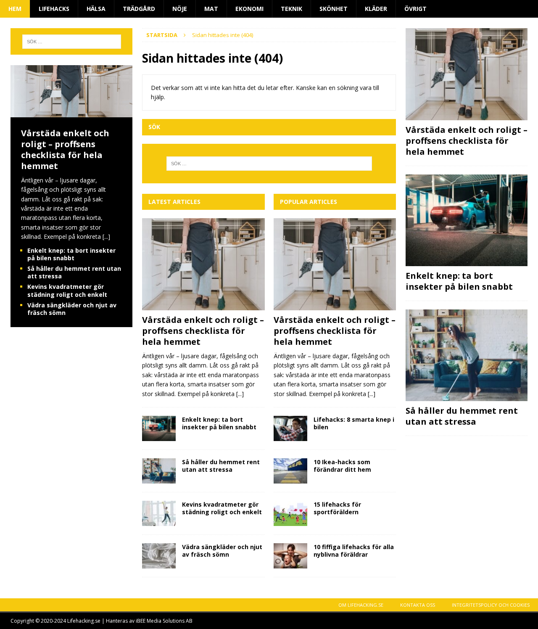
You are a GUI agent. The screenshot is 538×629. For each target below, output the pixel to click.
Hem (14, 9)
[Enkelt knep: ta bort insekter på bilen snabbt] (159, 428)
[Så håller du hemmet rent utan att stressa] (159, 471)
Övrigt (415, 9)
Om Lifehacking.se (360, 605)
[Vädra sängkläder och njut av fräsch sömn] (159, 555)
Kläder (376, 9)
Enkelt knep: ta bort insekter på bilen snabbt (219, 423)
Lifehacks (54, 9)
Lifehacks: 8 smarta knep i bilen (354, 423)
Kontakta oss (417, 605)
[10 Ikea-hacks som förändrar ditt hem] (290, 471)
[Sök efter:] (269, 163)
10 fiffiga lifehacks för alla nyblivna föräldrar (354, 550)
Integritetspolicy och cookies (491, 605)
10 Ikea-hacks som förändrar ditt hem (342, 465)
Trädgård (139, 9)
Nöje (179, 9)
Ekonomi (249, 9)
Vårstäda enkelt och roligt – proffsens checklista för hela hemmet (203, 330)
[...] (240, 394)
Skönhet (333, 9)
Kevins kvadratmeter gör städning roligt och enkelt (222, 508)
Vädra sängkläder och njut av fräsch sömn (222, 550)
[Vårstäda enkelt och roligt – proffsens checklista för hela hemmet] (203, 264)
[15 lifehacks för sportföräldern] (290, 513)
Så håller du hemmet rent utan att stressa (221, 465)
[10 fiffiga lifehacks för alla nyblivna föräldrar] (290, 555)
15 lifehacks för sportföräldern (337, 508)
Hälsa (96, 9)
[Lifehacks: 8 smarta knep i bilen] (290, 428)
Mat (211, 9)
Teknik (291, 9)
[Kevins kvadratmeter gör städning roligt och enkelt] (159, 513)
